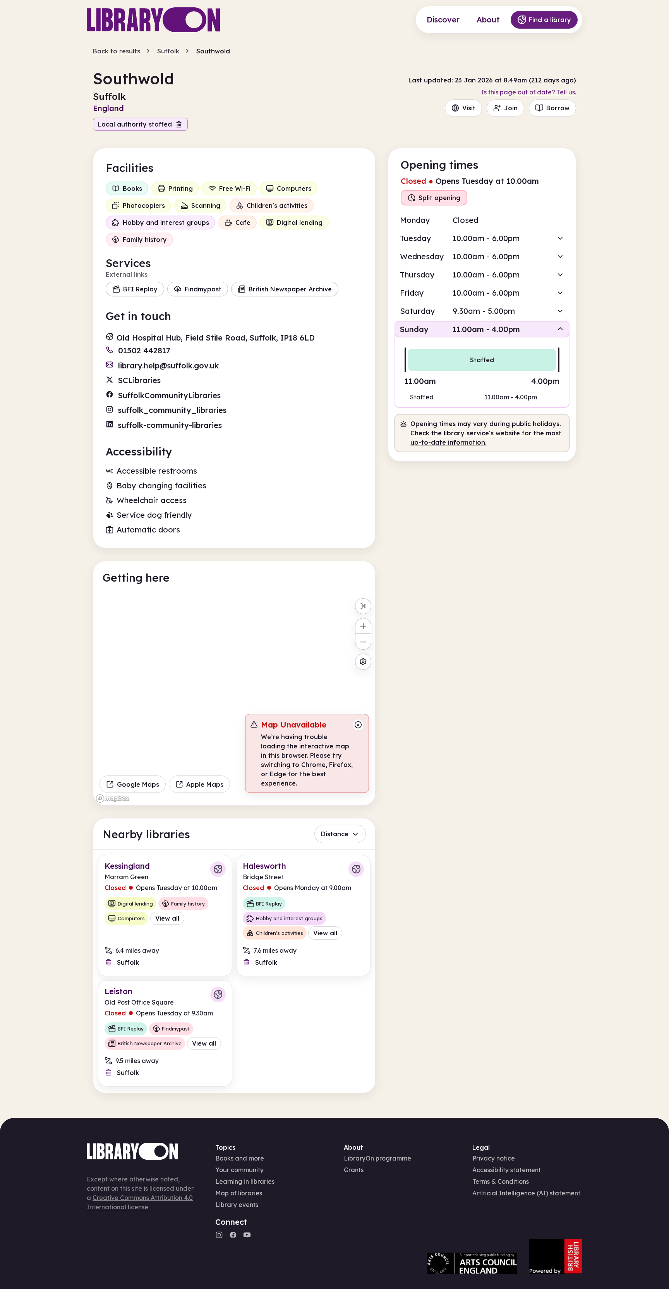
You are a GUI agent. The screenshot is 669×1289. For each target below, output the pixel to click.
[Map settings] (363, 661)
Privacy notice (493, 1158)
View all (167, 918)
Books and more (239, 1158)
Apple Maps (204, 784)
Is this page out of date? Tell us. (528, 92)
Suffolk (168, 51)
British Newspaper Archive (290, 289)
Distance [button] (334, 834)
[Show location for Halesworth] (356, 869)
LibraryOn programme (377, 1158)
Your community (239, 1170)
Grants (354, 1170)
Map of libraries (238, 1193)
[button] (482, 238)
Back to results (116, 51)
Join (511, 108)
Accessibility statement (506, 1170)
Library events (236, 1205)
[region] (234, 700)
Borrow (558, 108)
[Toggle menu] (363, 606)
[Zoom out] (363, 642)
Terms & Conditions (500, 1181)
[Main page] (153, 19)
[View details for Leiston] (165, 1033)
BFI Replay (140, 289)
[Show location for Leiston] (218, 994)
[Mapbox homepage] (113, 798)
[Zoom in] (363, 626)
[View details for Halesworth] (303, 915)
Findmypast (203, 289)
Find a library (550, 20)
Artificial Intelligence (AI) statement (526, 1193)
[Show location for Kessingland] (218, 869)
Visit (468, 108)
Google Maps (138, 784)
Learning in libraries (244, 1181)
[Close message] (358, 725)
